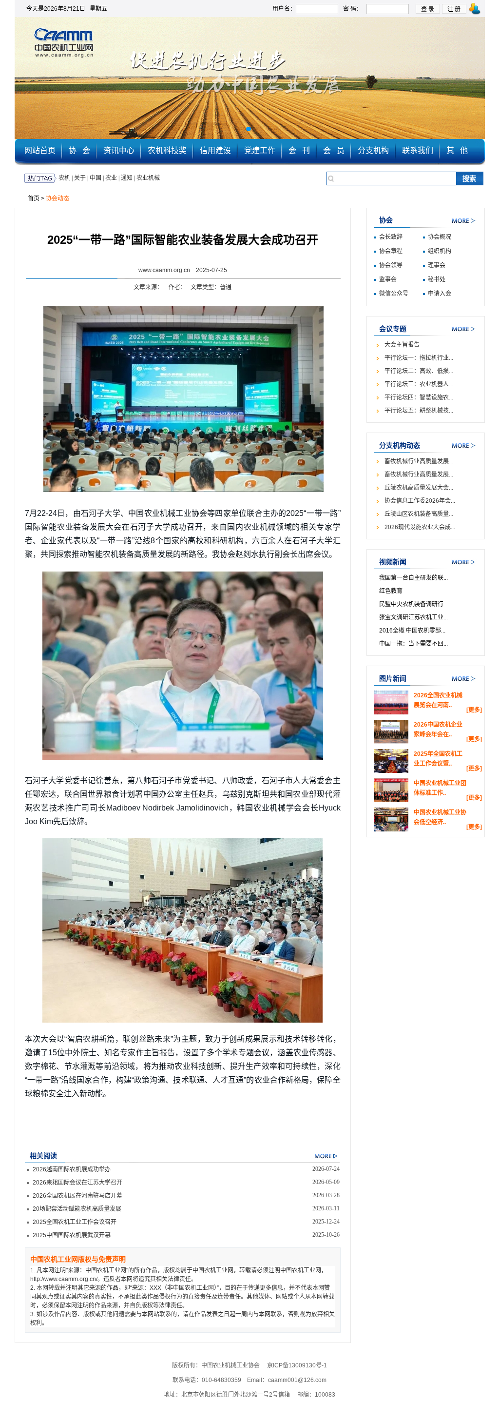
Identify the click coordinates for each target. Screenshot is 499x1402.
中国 (95, 178)
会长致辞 (391, 237)
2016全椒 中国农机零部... (412, 630)
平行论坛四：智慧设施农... (418, 397)
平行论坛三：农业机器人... (418, 384)
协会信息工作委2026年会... (419, 500)
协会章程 (391, 251)
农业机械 (148, 178)
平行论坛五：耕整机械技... (418, 410)
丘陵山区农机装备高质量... (418, 514)
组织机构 (439, 251)
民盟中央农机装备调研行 (411, 604)
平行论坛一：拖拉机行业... (418, 358)
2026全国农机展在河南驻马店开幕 (77, 1195)
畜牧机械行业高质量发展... (418, 461)
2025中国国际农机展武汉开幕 (72, 1235)
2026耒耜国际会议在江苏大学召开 (77, 1182)
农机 (64, 178)
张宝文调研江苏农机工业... (413, 617)
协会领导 (391, 265)
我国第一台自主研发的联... (413, 577)
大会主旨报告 (402, 344)
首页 (33, 198)
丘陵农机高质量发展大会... (418, 487)
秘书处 (436, 279)
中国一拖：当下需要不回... (413, 643)
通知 (127, 178)
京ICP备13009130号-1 (297, 1365)
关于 (80, 178)
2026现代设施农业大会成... (419, 527)
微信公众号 (393, 293)
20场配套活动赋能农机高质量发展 (77, 1208)
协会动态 (57, 198)
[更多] (474, 710)
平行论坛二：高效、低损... (418, 371)
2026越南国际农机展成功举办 (72, 1169)
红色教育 (391, 591)
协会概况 (439, 237)
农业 (111, 178)
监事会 (388, 279)
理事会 (436, 265)
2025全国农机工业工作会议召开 (74, 1222)
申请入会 (439, 293)
